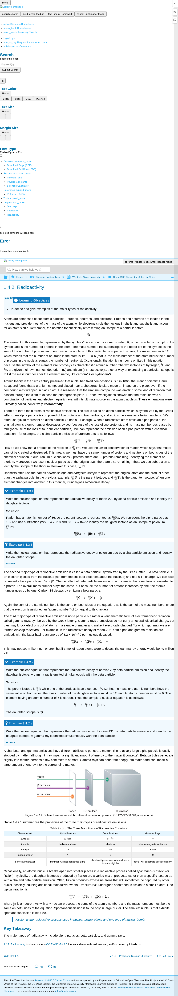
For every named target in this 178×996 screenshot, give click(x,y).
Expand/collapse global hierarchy (7, 277)
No (54, 966)
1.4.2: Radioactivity (14, 944)
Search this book (9, 58)
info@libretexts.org (65, 991)
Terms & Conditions (144, 987)
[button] (12, 210)
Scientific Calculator (18, 185)
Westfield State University (86, 277)
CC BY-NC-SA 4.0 (56, 944)
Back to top (10, 956)
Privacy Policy (125, 987)
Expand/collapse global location (173, 276)
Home (20, 277)
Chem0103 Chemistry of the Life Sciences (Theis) (140, 277)
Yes (41, 966)
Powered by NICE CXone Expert (53, 980)
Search (9, 270)
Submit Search (10, 69)
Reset (5, 93)
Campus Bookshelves (47, 277)
